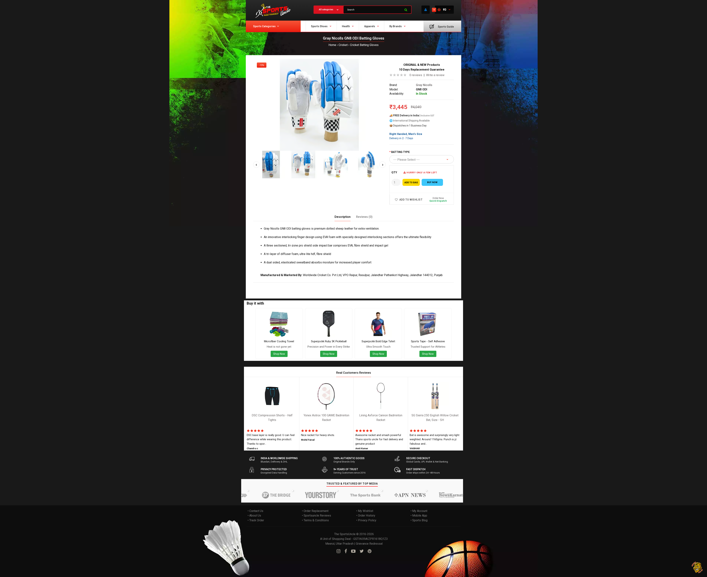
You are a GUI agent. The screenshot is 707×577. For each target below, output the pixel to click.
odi (286, 285)
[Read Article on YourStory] (292, 495)
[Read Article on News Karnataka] (426, 495)
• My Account (419, 511)
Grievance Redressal (369, 543)
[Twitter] (362, 551)
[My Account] (425, 10)
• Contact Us (255, 511)
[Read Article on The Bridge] (248, 495)
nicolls (272, 285)
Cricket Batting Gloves (364, 45)
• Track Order (256, 520)
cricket (314, 285)
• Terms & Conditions (315, 520)
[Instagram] (338, 551)
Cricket (343, 45)
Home (332, 45)
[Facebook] (345, 551)
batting (293, 285)
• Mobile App (419, 515)
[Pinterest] (370, 551)
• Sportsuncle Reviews (316, 515)
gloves (304, 285)
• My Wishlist (364, 511)
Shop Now (279, 353)
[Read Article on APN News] (382, 495)
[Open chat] (697, 567)
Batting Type (400, 152)
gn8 (280, 285)
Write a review (435, 75)
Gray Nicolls (424, 85)
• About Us (254, 515)
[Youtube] (353, 551)
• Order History (365, 515)
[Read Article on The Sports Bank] (337, 495)
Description (343, 217)
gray (264, 285)
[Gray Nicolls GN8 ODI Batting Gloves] (319, 105)
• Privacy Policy (366, 520)
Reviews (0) (364, 217)
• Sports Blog (419, 520)
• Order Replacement (315, 511)
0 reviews (415, 75)
